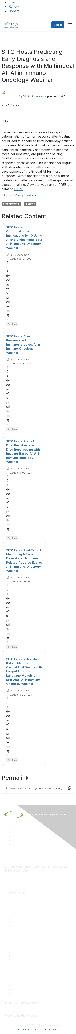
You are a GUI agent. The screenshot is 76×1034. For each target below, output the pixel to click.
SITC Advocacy (34, 96)
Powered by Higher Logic (38, 1029)
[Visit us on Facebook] (14, 844)
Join (12, 2)
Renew (14, 6)
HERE (18, 189)
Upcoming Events (23, 956)
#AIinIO (7, 195)
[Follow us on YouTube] (14, 840)
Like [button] (5, 121)
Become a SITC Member (28, 918)
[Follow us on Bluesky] (14, 832)
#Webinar (31, 195)
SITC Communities (23, 952)
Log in (58, 24)
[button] (69, 788)
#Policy (18, 195)
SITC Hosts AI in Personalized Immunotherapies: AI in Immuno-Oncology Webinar (23, 344)
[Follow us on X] (14, 836)
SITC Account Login (25, 926)
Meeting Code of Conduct (29, 985)
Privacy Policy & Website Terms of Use (37, 993)
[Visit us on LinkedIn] (14, 829)
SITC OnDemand (23, 959)
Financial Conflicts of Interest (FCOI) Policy (39, 989)
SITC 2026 (19, 922)
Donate (14, 11)
